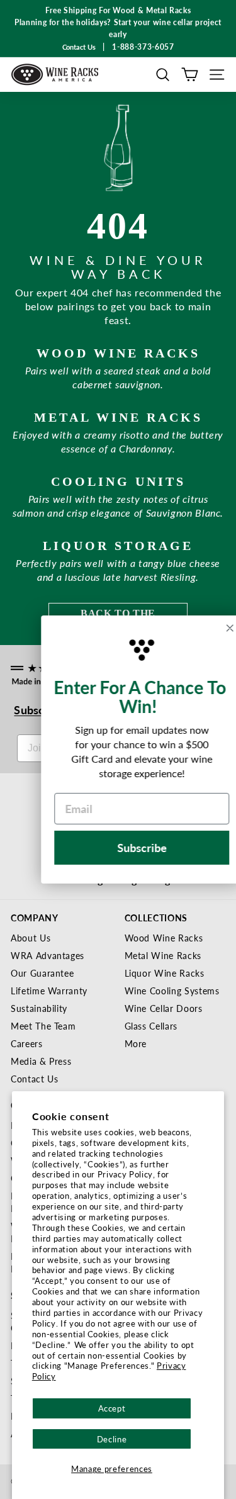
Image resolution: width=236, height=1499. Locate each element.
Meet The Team (43, 1025)
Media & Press (41, 1061)
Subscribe (125, 847)
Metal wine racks (118, 417)
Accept (112, 1408)
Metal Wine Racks (163, 955)
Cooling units (118, 481)
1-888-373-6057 (143, 47)
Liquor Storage (118, 546)
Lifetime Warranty (49, 990)
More (136, 1043)
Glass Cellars (151, 1025)
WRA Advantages (47, 955)
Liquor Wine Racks (165, 973)
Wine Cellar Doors (164, 1008)
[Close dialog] (214, 628)
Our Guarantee (42, 973)
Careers (27, 1043)
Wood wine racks (118, 353)
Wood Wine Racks (164, 937)
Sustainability (39, 1008)
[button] (162, 74)
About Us (30, 937)
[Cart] (190, 74)
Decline (112, 1439)
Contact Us (35, 1078)
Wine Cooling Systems (172, 990)
